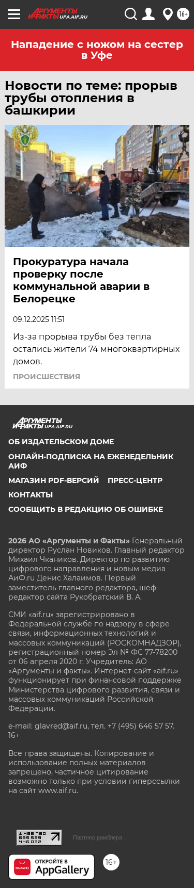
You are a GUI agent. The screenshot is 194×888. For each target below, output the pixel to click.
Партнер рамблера (97, 837)
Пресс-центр (135, 480)
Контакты (30, 494)
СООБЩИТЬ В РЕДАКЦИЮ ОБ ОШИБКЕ (85, 509)
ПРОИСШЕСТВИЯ (46, 376)
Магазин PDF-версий (53, 480)
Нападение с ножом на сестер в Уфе (97, 49)
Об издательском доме (61, 441)
